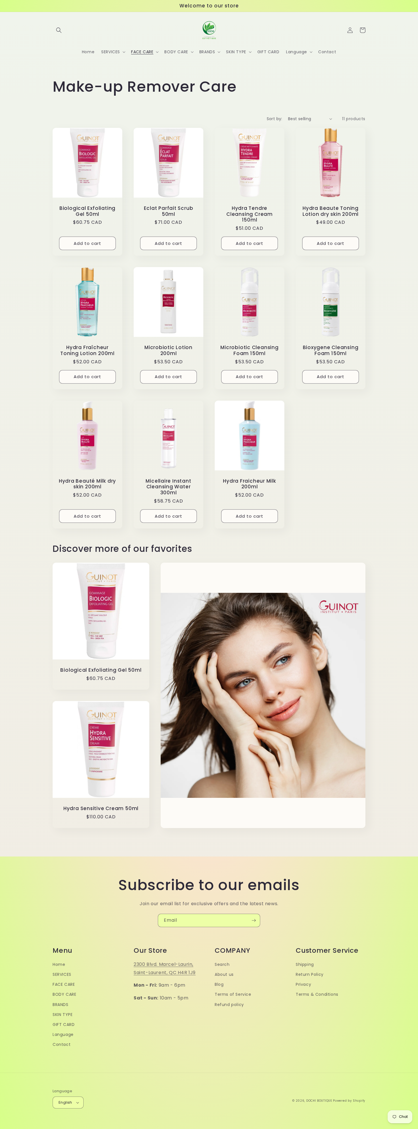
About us (224, 974)
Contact (62, 1044)
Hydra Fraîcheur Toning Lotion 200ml (87, 350)
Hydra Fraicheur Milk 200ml (249, 484)
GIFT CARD (64, 1024)
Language (63, 1034)
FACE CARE (64, 984)
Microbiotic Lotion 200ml (168, 350)
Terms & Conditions (317, 994)
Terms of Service (233, 994)
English (65, 1102)
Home (59, 964)
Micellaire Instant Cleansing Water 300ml (168, 487)
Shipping (305, 964)
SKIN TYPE (63, 1014)
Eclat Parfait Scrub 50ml (168, 211)
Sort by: (274, 119)
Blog (219, 984)
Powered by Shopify (349, 1101)
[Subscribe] (253, 920)
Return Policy (310, 974)
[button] (59, 30)
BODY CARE (64, 994)
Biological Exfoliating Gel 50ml (87, 211)
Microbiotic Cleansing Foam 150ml (249, 350)
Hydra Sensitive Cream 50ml (100, 809)
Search (222, 964)
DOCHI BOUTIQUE (319, 1101)
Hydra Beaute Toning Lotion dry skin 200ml (331, 211)
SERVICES (62, 974)
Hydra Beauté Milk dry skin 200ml (87, 484)
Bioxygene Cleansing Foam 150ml (331, 350)
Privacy (303, 984)
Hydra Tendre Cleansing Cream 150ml (249, 214)
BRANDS (61, 1004)
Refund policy (229, 1004)
